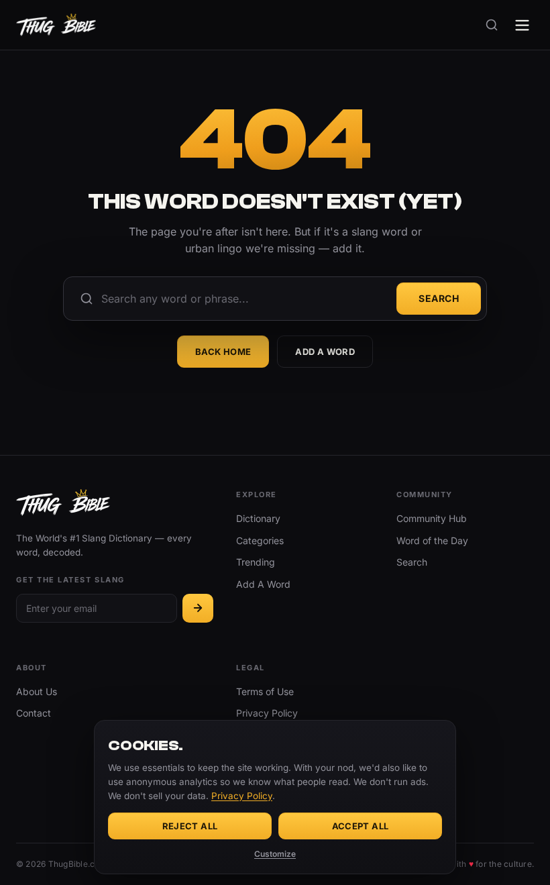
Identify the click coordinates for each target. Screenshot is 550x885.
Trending (255, 562)
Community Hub (431, 518)
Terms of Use (265, 691)
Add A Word (325, 351)
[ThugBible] (56, 24)
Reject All (190, 826)
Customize (275, 854)
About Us (36, 691)
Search (439, 298)
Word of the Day (432, 540)
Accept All (360, 826)
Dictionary (258, 518)
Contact (33, 713)
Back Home (223, 351)
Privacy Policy (267, 713)
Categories (260, 540)
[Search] (491, 24)
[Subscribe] (197, 608)
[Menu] (522, 25)
